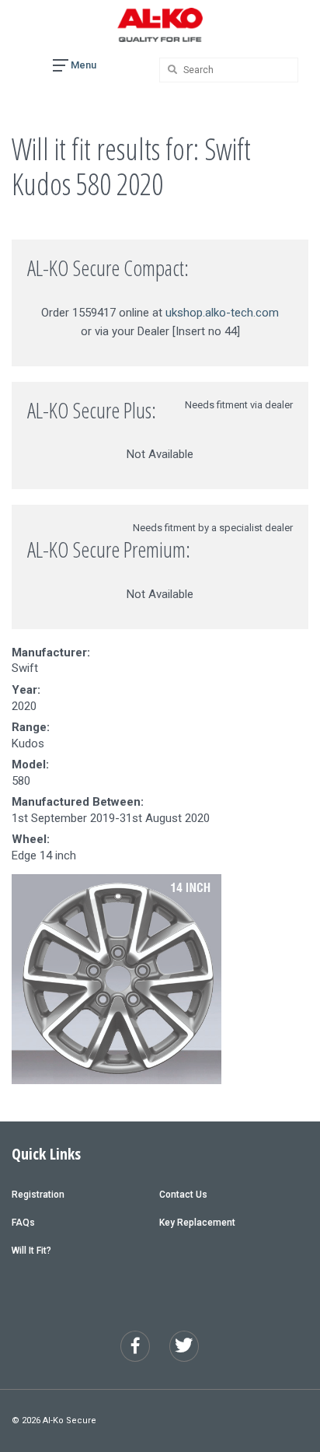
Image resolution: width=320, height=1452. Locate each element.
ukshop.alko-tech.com (222, 313)
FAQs (23, 1222)
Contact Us (183, 1194)
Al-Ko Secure (69, 1420)
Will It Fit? (31, 1250)
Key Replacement (197, 1222)
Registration (38, 1194)
